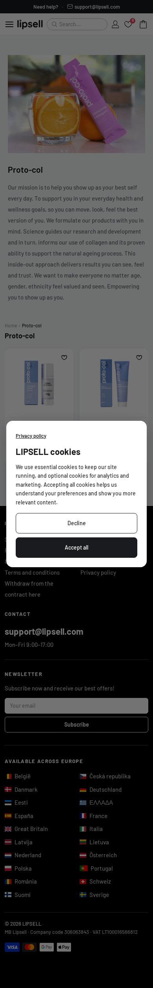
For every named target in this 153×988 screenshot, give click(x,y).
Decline (76, 523)
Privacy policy (31, 436)
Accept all (76, 547)
